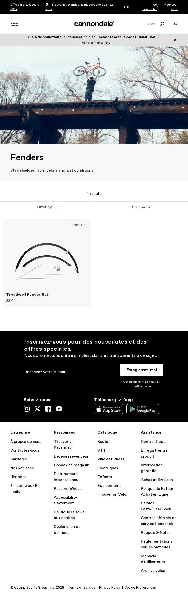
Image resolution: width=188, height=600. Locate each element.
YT (59, 409)
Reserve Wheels (68, 488)
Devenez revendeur (71, 456)
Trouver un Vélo (111, 494)
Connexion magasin (71, 465)
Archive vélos (153, 570)
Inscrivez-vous (171, 7)
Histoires (18, 477)
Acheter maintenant (96, 43)
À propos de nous (25, 441)
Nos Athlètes (22, 468)
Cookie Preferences (140, 587)
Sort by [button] (138, 207)
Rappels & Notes (156, 532)
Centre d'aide (153, 441)
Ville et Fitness (110, 459)
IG (27, 409)
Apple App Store (108, 409)
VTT (101, 450)
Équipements (109, 485)
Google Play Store (142, 409)
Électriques (107, 468)
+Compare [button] (78, 225)
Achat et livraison (157, 479)
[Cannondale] (94, 23)
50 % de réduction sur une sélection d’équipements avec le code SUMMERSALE (94, 37)
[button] (47, 207)
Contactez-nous (24, 450)
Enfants (104, 477)
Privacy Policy (110, 587)
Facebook (48, 409)
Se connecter (149, 7)
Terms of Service (81, 587)
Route (102, 441)
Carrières (18, 459)
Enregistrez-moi (141, 369)
